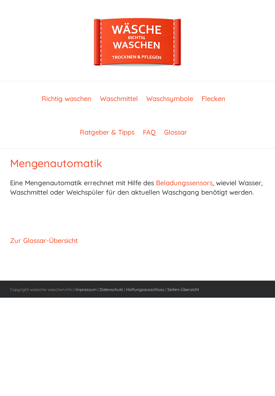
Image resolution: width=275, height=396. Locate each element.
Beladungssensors (184, 183)
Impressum (86, 289)
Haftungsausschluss (145, 289)
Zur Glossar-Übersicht (44, 240)
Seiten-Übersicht (183, 289)
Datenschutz (111, 289)
